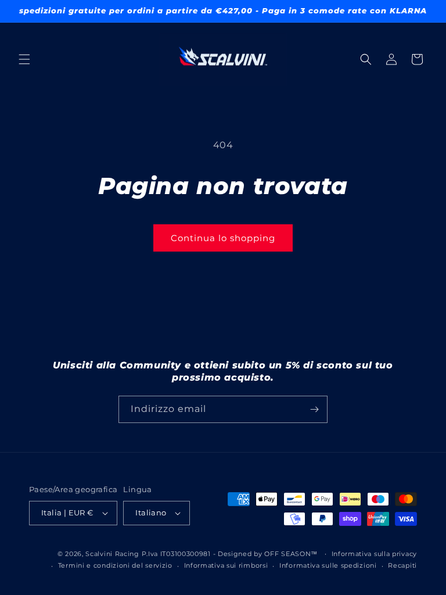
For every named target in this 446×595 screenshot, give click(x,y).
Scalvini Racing (112, 554)
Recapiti (402, 565)
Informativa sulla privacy (375, 554)
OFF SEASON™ (291, 554)
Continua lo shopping (223, 237)
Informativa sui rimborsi (226, 565)
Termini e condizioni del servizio (115, 565)
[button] (24, 59)
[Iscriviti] (314, 409)
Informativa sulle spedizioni (328, 565)
